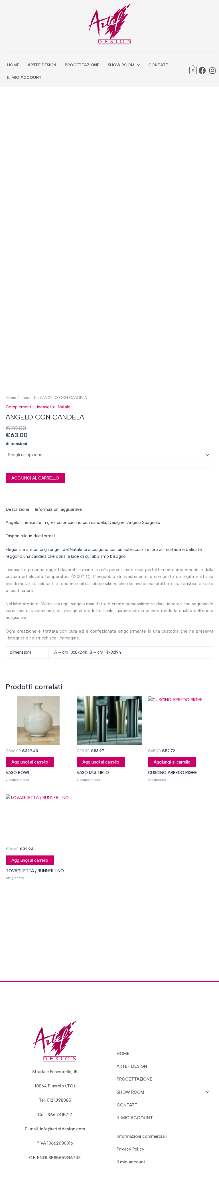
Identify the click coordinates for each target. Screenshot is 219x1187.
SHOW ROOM (121, 65)
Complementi (19, 407)
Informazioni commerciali (142, 1136)
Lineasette (29, 397)
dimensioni (16, 443)
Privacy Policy (130, 1149)
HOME (13, 65)
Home (11, 397)
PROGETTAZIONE (82, 65)
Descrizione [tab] (17, 509)
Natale (64, 407)
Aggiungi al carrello (35, 478)
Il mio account (131, 1162)
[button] (124, 65)
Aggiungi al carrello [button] (29, 762)
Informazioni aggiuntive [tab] (58, 509)
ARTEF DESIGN (42, 65)
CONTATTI (159, 65)
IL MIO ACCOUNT (24, 77)
